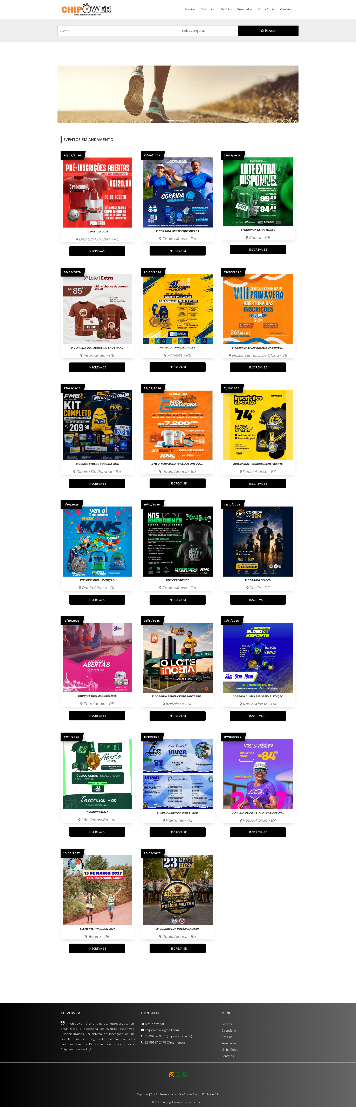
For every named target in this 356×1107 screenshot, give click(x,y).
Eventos (190, 9)
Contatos (286, 9)
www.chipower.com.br (189, 1102)
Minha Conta (266, 9)
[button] (75, 94)
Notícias (226, 9)
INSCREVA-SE (97, 251)
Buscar (270, 30)
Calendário (208, 9)
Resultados (244, 9)
